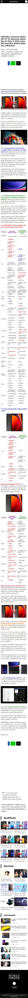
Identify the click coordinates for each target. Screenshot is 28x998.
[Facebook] (14, 983)
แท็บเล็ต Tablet (11, 56)
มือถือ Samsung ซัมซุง (5, 53)
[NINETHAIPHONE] (14, 1)
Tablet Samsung (10, 51)
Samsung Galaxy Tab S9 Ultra (9, 91)
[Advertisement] (14, 18)
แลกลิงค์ (14, 987)
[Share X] (18, 63)
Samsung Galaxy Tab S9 (14, 89)
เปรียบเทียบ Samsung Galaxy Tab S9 (11, 797)
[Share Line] (13, 63)
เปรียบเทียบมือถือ (4, 56)
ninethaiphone (17, 113)
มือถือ (21, 51)
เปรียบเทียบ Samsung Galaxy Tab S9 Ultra (12, 799)
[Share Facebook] (9, 63)
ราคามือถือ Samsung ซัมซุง (15, 53)
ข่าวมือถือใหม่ (16, 51)
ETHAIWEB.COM (14, 996)
